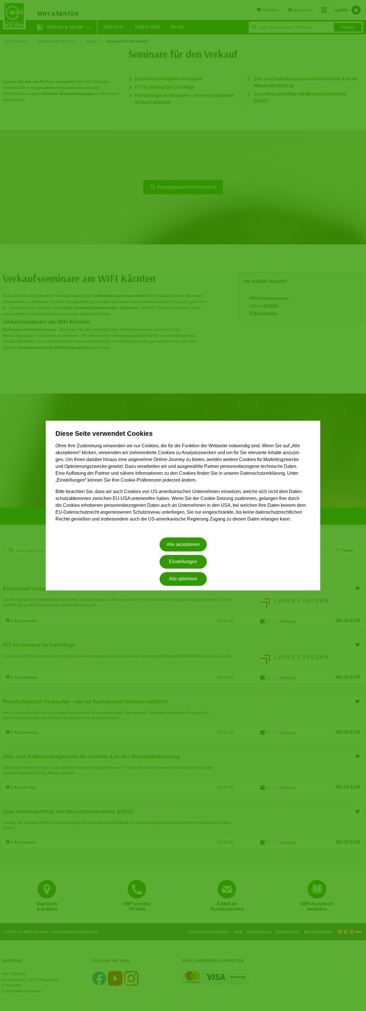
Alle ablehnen (183, 579)
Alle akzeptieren (183, 544)
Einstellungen (183, 561)
